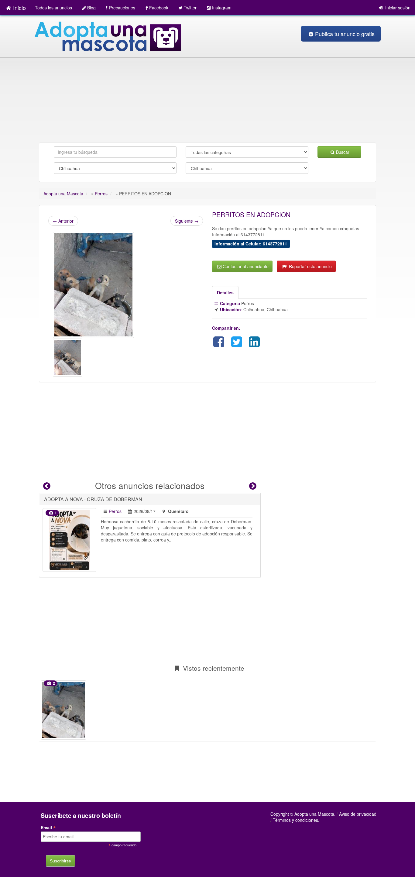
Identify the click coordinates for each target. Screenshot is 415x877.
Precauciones (122, 8)
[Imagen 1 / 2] (93, 284)
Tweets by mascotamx (175, 808)
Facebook (158, 8)
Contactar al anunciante (246, 266)
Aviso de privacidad (357, 814)
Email (48, 828)
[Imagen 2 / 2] (67, 357)
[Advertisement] (207, 97)
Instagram (222, 8)
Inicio (19, 8)
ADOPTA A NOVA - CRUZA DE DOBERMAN (93, 499)
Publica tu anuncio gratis (345, 34)
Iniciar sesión (397, 8)
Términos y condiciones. (296, 820)
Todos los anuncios (53, 8)
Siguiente (186, 221)
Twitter (190, 8)
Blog (91, 8)
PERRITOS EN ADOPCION (251, 214)
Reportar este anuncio (310, 266)
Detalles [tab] (225, 292)
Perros (115, 511)
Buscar (342, 152)
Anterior (63, 221)
